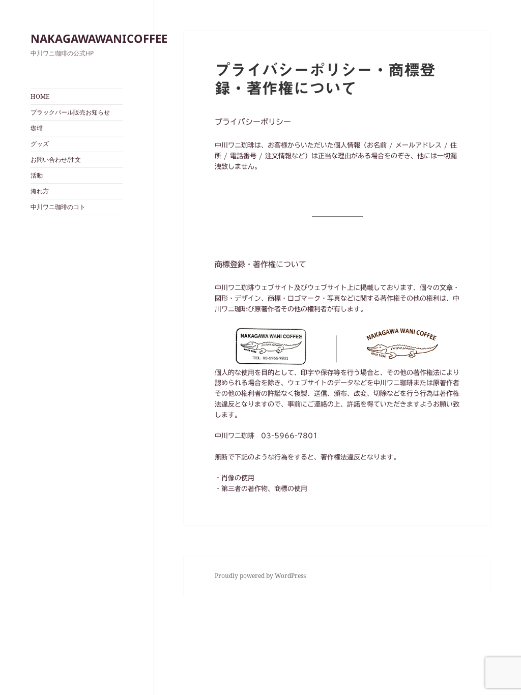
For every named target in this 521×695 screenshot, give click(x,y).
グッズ (40, 143)
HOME (40, 96)
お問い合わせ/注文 (56, 159)
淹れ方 (40, 191)
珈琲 (37, 128)
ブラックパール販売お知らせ (70, 112)
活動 (37, 175)
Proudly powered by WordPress (260, 575)
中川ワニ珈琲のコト (58, 206)
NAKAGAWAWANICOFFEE (99, 38)
